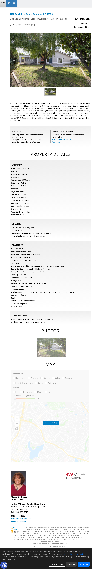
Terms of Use (81, 554)
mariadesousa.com (18, 521)
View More (56, 142)
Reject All (71, 564)
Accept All (84, 564)
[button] (4, 565)
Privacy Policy (68, 554)
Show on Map (51, 423)
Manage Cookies (57, 564)
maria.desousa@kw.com (61, 139)
